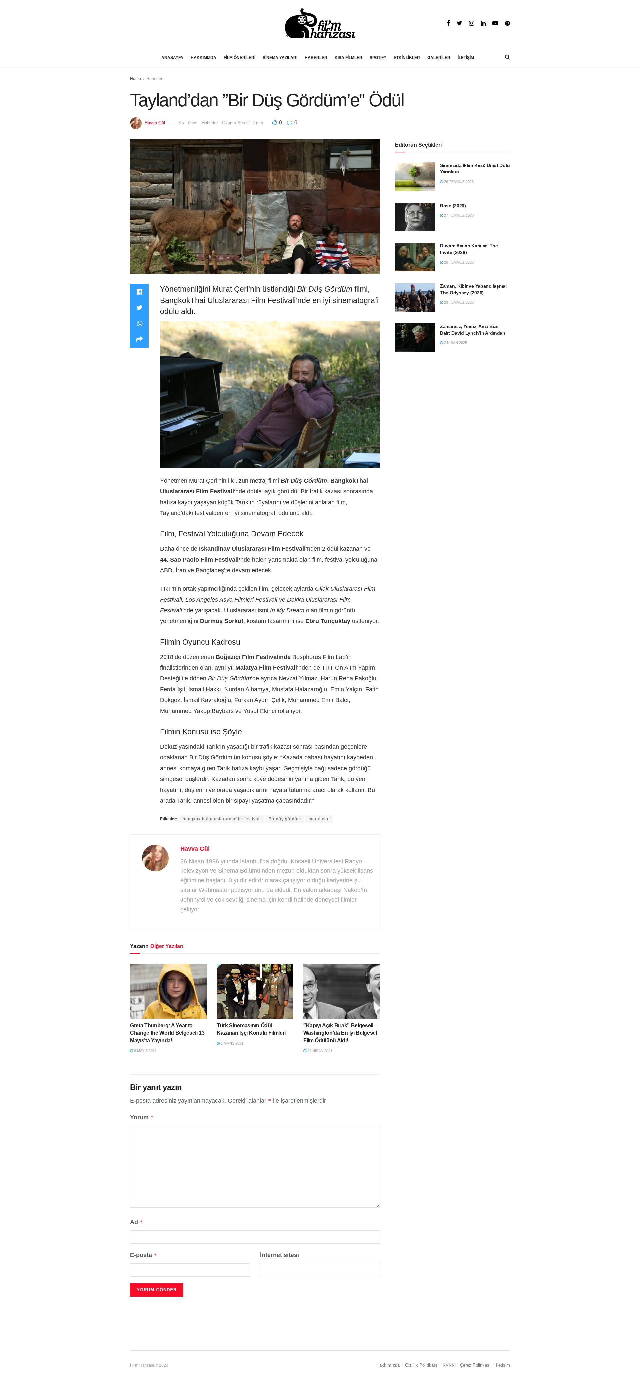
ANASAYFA (172, 57)
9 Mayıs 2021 (145, 1051)
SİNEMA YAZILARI (280, 57)
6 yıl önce (187, 122)
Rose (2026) (453, 205)
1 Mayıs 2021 (231, 1043)
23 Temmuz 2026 (458, 302)
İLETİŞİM (466, 57)
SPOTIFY (378, 57)
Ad (136, 1222)
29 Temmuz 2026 (458, 182)
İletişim (503, 1365)
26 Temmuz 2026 (458, 262)
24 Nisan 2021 (319, 1051)
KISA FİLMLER (348, 57)
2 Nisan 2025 (455, 343)
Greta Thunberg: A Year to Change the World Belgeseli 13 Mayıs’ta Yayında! (167, 1033)
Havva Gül (155, 122)
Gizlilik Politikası (421, 1365)
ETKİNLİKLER (407, 57)
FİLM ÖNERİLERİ (239, 57)
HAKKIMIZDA (203, 57)
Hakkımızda (388, 1365)
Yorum (142, 1117)
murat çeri (319, 819)
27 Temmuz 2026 (458, 215)
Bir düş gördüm (285, 819)
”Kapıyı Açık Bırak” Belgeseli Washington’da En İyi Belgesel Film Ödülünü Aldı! (340, 1033)
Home (135, 78)
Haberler (154, 78)
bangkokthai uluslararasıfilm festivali (222, 819)
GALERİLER (438, 57)
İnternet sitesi (279, 1255)
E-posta (143, 1255)
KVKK (449, 1365)
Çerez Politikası (475, 1365)
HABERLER (316, 57)
